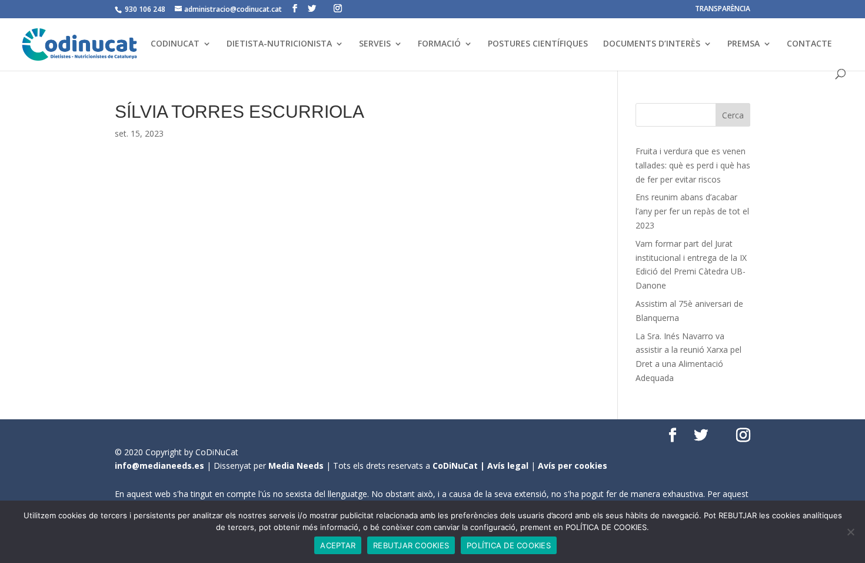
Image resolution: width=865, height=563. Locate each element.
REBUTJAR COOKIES (411, 545)
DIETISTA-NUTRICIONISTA (279, 44)
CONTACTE (809, 44)
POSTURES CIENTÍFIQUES (538, 44)
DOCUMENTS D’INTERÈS (651, 44)
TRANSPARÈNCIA (722, 9)
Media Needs (296, 465)
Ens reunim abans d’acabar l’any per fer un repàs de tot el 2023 (692, 211)
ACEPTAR (337, 545)
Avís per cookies (572, 465)
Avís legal (507, 465)
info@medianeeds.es (159, 465)
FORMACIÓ (439, 44)
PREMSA (743, 44)
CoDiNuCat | (459, 465)
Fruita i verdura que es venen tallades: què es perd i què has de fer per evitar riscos (693, 165)
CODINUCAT (175, 44)
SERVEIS (375, 44)
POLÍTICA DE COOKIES (509, 545)
